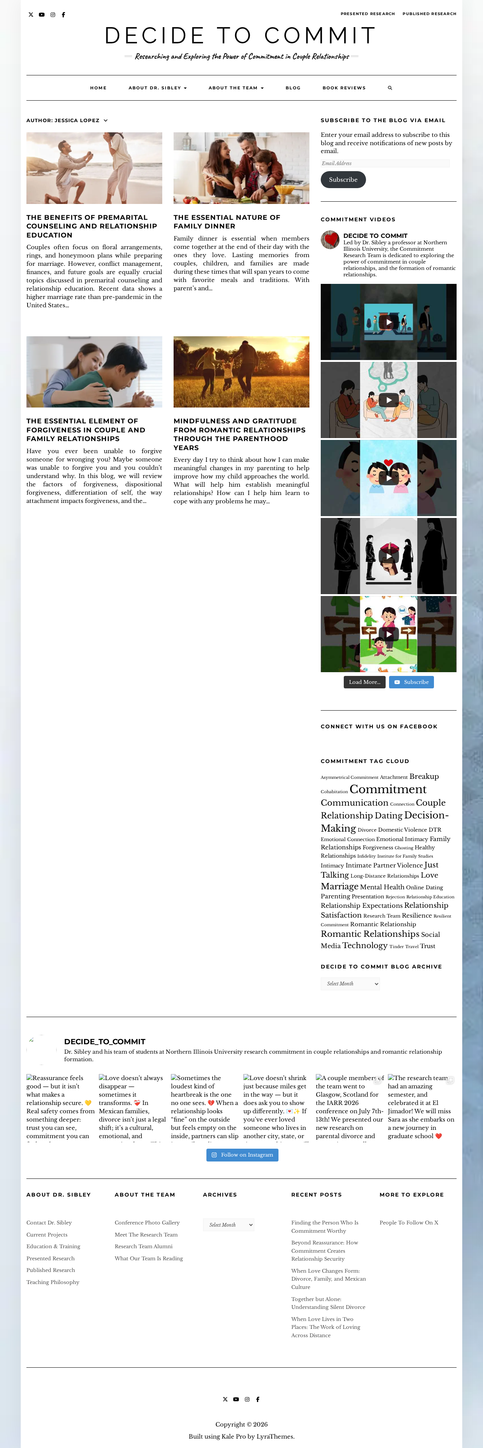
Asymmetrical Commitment (349, 777)
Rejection (395, 897)
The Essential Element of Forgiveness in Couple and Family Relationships (86, 430)
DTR (435, 830)
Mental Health (382, 887)
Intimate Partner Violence (384, 865)
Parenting (335, 896)
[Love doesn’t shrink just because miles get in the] (277, 1108)
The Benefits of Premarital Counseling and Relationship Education (91, 226)
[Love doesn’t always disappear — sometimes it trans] (133, 1108)
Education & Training (53, 1246)
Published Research (430, 13)
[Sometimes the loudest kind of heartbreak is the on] (205, 1108)
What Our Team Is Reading (149, 1258)
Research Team (381, 916)
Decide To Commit (241, 35)
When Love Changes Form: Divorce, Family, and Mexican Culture (328, 1279)
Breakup (424, 776)
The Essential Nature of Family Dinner (227, 221)
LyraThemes (275, 1436)
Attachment (394, 777)
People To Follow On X (409, 1223)
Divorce (367, 830)
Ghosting (404, 848)
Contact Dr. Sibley (49, 1223)
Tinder (396, 946)
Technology (365, 945)
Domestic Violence (402, 830)
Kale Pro (234, 1436)
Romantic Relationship (383, 924)
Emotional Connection (348, 839)
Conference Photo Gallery (147, 1223)
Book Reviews (344, 87)
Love (429, 875)
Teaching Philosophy (52, 1282)
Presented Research (368, 13)
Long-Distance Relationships (385, 876)
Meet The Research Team (146, 1235)
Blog (293, 87)
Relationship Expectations (362, 905)
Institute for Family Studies (405, 856)
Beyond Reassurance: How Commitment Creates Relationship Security (324, 1251)
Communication (355, 803)
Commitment (388, 789)
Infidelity (366, 856)
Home (98, 87)
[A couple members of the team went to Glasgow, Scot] (350, 1108)
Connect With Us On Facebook (379, 726)
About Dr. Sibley (156, 87)
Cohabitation (334, 791)
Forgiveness (378, 847)
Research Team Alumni (143, 1246)
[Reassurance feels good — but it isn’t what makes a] (60, 1108)
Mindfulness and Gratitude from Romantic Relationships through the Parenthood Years (240, 434)
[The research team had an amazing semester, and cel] (422, 1108)
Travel (411, 946)
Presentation (368, 896)
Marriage (339, 886)
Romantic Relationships (370, 934)
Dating (389, 816)
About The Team (234, 87)
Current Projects (47, 1235)
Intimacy (332, 866)
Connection (402, 804)
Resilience (417, 915)
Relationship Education (430, 897)
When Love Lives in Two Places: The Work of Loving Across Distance (325, 1327)
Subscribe (343, 179)
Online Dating (424, 887)
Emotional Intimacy (402, 839)
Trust (427, 946)
